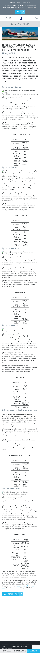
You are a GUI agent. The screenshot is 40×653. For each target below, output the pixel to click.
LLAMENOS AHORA (21, 24)
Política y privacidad (20, 644)
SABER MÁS (32, 8)
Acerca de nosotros (22, 646)
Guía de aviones (11, 646)
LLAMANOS (6, 651)
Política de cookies (31, 644)
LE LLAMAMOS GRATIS (20, 651)
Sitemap (12, 644)
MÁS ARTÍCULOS (10, 594)
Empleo (4, 646)
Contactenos (5, 644)
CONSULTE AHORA (33, 651)
